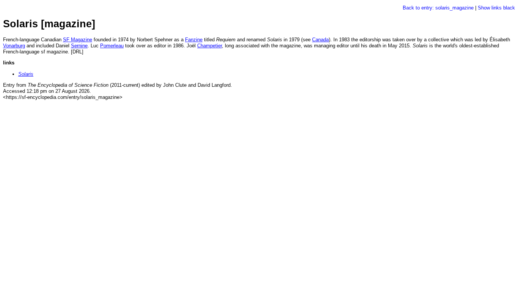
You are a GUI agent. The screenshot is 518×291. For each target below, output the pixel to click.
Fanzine (193, 39)
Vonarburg (14, 45)
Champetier (209, 45)
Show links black (496, 8)
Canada (320, 39)
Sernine (79, 45)
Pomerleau (112, 45)
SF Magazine (77, 39)
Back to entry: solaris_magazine (438, 8)
